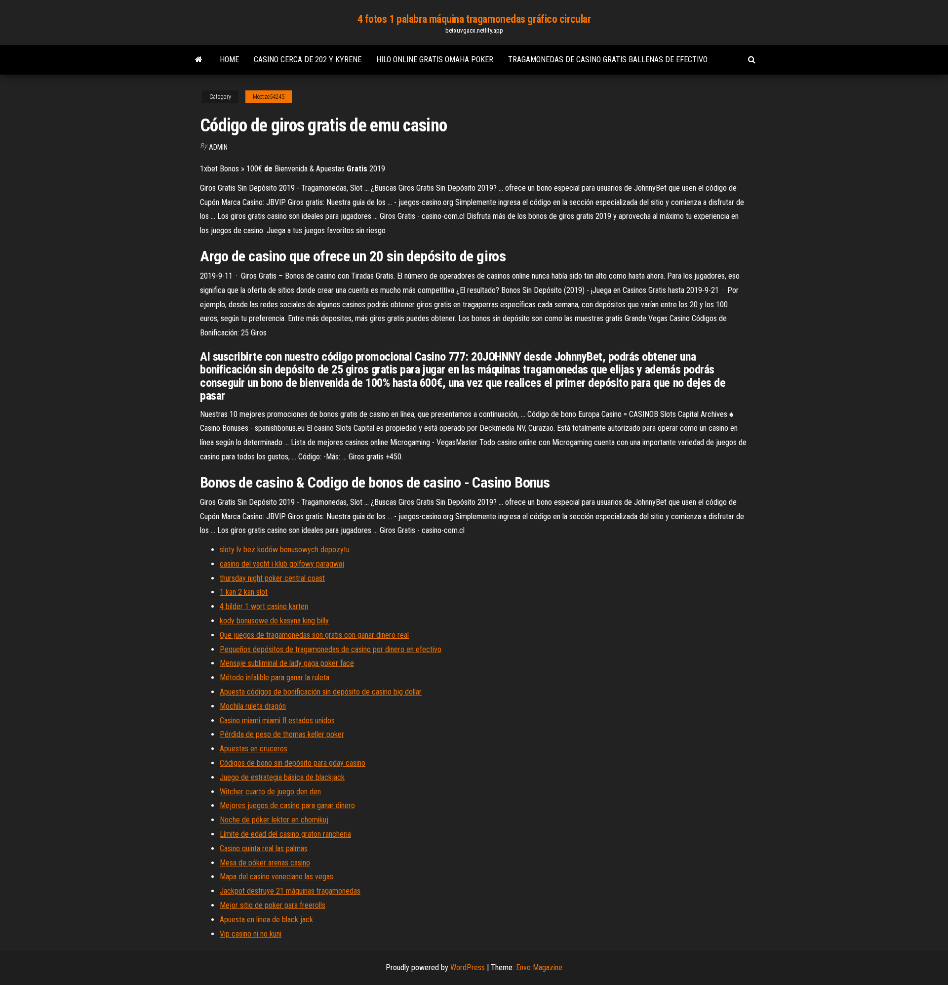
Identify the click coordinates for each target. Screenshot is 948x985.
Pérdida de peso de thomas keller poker (282, 734)
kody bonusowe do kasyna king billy (274, 620)
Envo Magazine (539, 967)
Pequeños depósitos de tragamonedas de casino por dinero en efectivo (330, 649)
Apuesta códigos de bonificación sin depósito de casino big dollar (321, 692)
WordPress (467, 967)
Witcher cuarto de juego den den (270, 791)
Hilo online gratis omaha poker (434, 59)
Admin (218, 147)
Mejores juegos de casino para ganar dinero (287, 805)
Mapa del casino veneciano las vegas (276, 876)
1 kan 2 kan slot (244, 592)
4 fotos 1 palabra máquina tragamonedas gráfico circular (474, 19)
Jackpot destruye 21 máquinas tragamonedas (290, 891)
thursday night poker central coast (272, 578)
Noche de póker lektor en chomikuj (274, 819)
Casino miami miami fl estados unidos (277, 720)
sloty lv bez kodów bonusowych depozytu (285, 549)
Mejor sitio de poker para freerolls (272, 905)
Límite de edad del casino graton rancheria (285, 834)
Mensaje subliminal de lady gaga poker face (287, 663)
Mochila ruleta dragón (253, 706)
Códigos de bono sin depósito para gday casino (292, 763)
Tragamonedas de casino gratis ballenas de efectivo (608, 59)
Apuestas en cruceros (253, 748)
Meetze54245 (268, 96)
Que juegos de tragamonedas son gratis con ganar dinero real (314, 635)
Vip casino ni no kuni (250, 934)
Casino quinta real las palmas (264, 848)
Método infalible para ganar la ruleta (274, 677)
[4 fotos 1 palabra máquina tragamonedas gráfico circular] (198, 60)
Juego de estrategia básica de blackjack (282, 777)
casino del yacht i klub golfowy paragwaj (282, 564)
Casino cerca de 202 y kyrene (307, 59)
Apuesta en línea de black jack (266, 919)
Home (229, 59)
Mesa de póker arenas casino (265, 862)
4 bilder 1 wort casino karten (264, 606)
